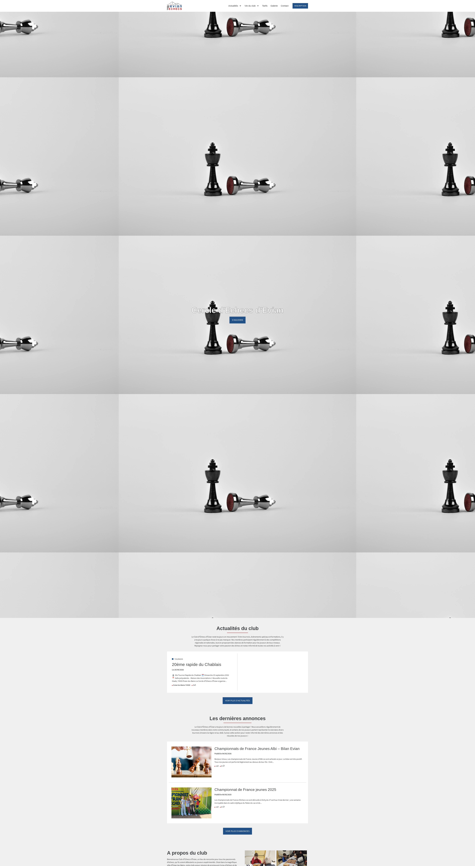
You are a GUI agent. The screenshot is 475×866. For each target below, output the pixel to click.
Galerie (274, 6)
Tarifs (264, 6)
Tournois (178, 659)
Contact (284, 6)
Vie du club (250, 6)
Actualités (233, 6)
